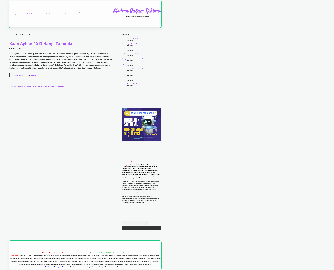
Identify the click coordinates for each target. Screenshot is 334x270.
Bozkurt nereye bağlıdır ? (130, 39)
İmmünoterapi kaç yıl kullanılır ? (132, 54)
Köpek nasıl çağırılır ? (129, 64)
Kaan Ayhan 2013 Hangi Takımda (40, 43)
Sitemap (60, 86)
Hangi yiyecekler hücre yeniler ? (132, 74)
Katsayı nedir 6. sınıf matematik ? (132, 59)
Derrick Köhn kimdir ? (129, 79)
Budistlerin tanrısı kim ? (129, 84)
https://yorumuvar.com (18, 86)
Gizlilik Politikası (32, 14)
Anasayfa (14, 14)
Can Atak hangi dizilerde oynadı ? (132, 69)
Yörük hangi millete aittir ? (130, 44)
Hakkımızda (66, 14)
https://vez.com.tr (50, 86)
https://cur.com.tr (35, 86)
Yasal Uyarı (49, 14)
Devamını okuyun (19, 75)
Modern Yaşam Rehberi (137, 11)
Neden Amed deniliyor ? (129, 49)
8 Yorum (33, 75)
